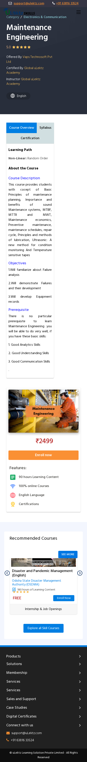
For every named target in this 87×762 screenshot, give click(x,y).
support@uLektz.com (26, 733)
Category (12, 17)
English (21, 96)
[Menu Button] (78, 12)
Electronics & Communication (45, 17)
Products (13, 657)
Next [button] (80, 573)
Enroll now (43, 455)
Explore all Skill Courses (43, 628)
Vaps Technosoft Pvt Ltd (29, 59)
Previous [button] (7, 573)
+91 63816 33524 (67, 3)
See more (67, 554)
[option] (43, 588)
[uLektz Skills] (19, 11)
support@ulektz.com (29, 3)
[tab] (21, 128)
